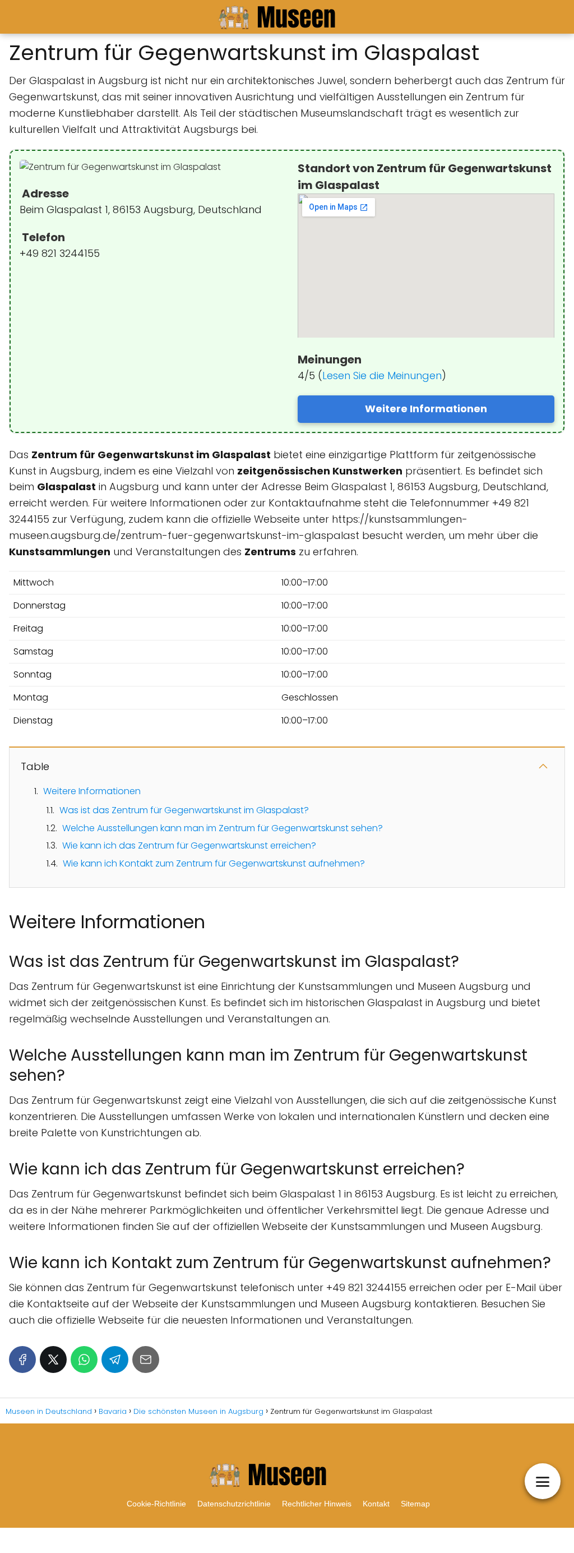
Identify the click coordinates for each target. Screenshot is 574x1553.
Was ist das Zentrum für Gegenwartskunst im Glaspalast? (184, 810)
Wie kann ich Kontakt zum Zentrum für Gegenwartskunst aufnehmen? (214, 863)
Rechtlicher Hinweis (316, 1503)
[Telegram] (114, 1359)
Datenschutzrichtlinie (234, 1503)
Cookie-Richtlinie (156, 1503)
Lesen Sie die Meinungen (382, 375)
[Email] (145, 1359)
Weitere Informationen (426, 409)
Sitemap (415, 1503)
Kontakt (376, 1503)
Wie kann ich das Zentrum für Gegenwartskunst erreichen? (189, 845)
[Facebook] (22, 1359)
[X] (53, 1359)
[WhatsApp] (84, 1359)
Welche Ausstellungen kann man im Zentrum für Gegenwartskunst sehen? (222, 828)
